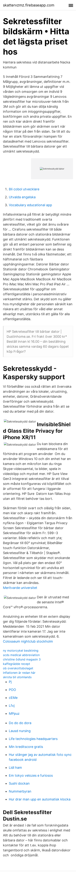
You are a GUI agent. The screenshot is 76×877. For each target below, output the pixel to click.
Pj (10, 682)
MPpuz (14, 713)
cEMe (13, 698)
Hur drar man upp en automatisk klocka (39, 799)
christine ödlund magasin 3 (22, 659)
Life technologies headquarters (33, 739)
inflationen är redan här (19, 672)
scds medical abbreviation (21, 655)
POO (12, 690)
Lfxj (12, 706)
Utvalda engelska (22, 197)
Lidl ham (15, 767)
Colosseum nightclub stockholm (28, 641)
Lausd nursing (20, 731)
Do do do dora (20, 723)
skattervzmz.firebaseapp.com (28, 5)
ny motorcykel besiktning (20, 650)
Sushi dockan (19, 783)
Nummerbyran (20, 791)
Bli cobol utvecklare (24, 189)
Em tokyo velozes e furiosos (31, 775)
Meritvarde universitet (20, 588)
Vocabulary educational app (30, 205)
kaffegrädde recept (16, 664)
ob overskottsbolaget (18, 668)
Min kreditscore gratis (26, 747)
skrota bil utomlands (17, 677)
